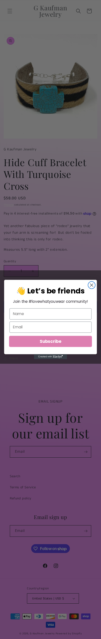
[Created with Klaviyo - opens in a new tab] (50, 356)
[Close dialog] (91, 285)
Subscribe (50, 341)
